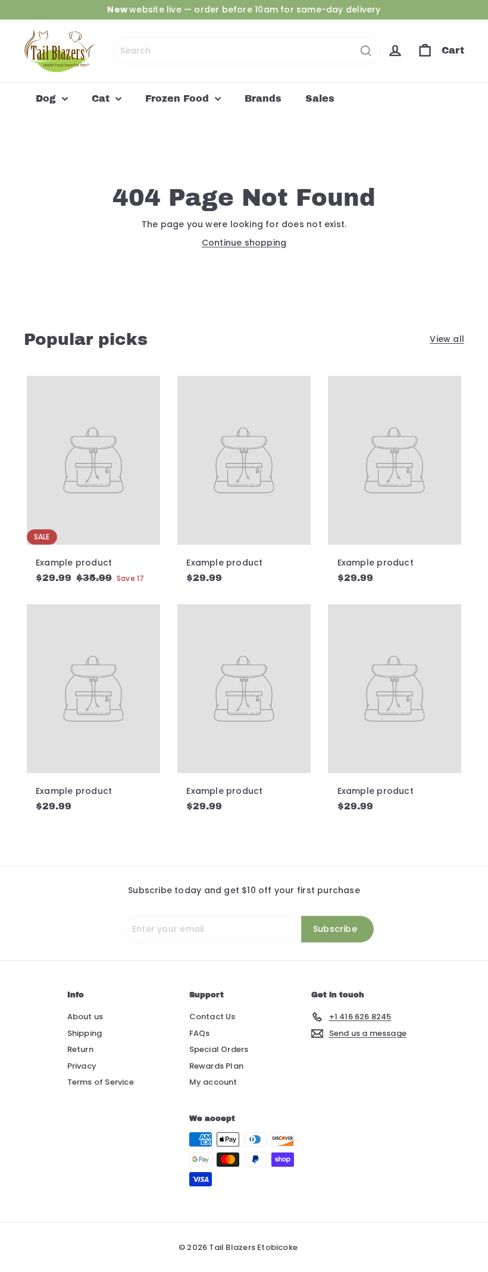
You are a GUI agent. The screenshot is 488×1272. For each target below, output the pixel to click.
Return (80, 1049)
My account (213, 1082)
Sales (319, 98)
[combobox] (246, 50)
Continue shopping (244, 243)
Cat (102, 98)
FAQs (199, 1033)
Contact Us (212, 1016)
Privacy (81, 1066)
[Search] (366, 50)
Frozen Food (178, 98)
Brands (263, 98)
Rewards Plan (216, 1066)
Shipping (84, 1033)
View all (447, 339)
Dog (47, 98)
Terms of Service (100, 1082)
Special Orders (219, 1049)
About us (85, 1016)
